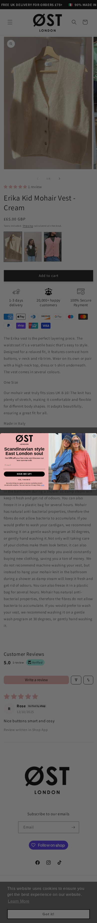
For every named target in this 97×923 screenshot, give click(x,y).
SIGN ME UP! (24, 474)
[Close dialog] (94, 435)
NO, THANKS (24, 479)
